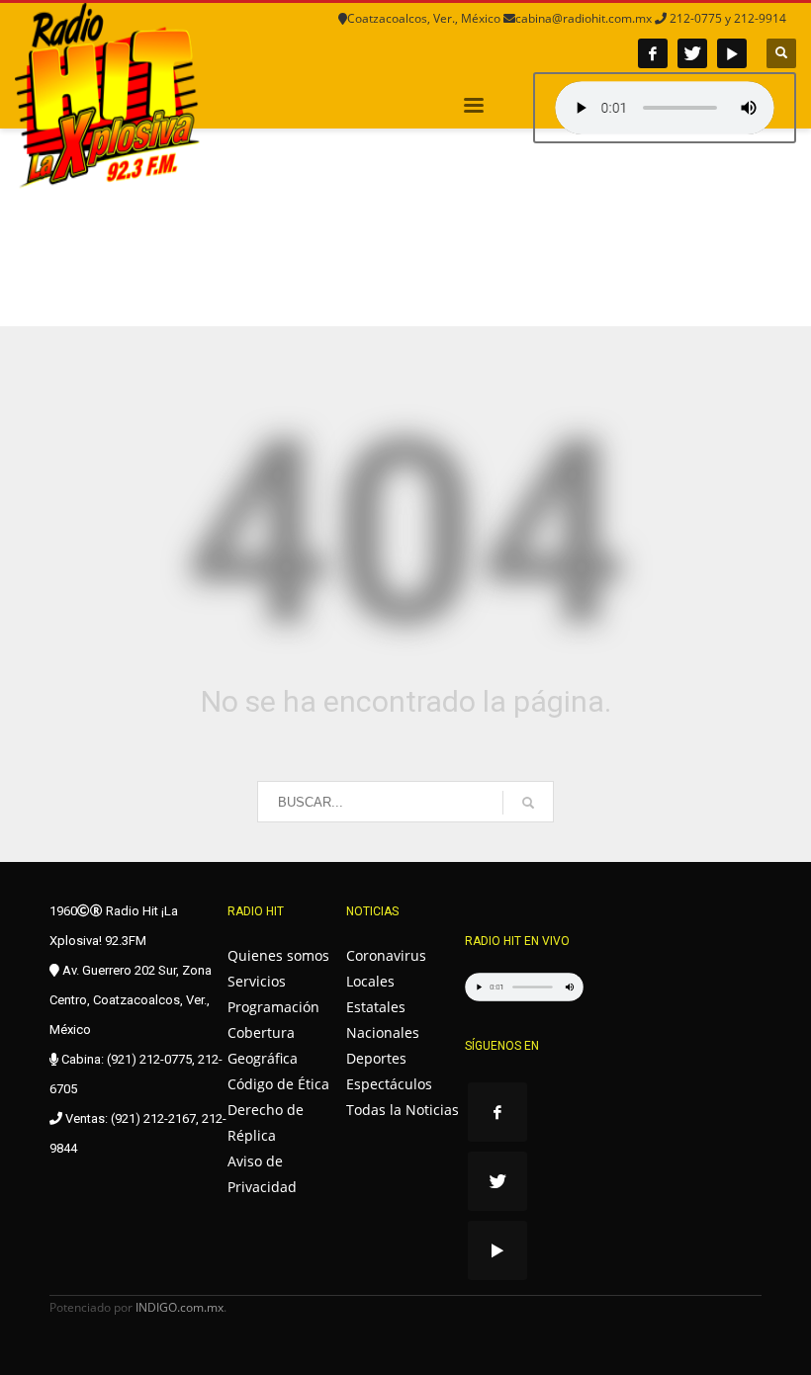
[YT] (732, 53)
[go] (528, 802)
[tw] (692, 53)
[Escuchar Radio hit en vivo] (524, 987)
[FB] (653, 53)
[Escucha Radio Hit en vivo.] (664, 107)
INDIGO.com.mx (179, 1307)
